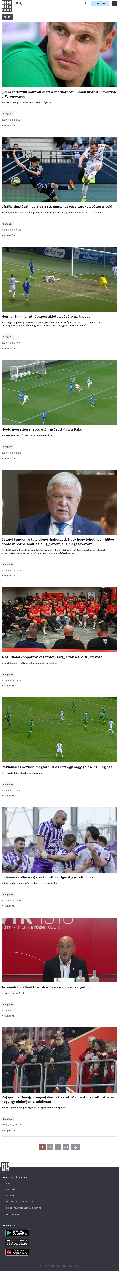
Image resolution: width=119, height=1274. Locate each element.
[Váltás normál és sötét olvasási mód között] (86, 3)
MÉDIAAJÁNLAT (13, 1214)
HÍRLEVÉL (10, 1189)
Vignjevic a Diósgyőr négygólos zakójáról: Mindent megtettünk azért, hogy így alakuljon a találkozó (59, 1099)
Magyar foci (9, 125)
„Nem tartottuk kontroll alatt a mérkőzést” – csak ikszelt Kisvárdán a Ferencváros (59, 94)
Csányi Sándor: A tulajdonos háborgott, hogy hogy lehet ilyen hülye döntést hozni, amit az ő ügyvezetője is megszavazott (58, 542)
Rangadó (8, 113)
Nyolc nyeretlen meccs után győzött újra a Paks (42, 429)
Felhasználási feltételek (19, 1202)
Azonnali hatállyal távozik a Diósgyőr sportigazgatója (46, 987)
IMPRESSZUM (12, 1196)
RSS (8, 1183)
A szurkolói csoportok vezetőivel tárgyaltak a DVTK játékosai (53, 657)
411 (66, 1147)
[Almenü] (19, 3)
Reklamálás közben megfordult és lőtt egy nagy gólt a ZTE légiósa (57, 767)
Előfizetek (100, 3)
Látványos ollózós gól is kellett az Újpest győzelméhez (47, 877)
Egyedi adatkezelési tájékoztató (23, 1208)
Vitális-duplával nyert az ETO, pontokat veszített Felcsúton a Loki (57, 206)
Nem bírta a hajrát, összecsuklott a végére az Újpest (46, 316)
